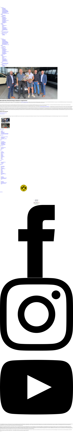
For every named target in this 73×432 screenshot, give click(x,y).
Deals (1, 14)
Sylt (1, 158)
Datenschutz (2, 177)
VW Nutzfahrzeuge (3, 168)
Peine (1, 157)
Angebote (2, 130)
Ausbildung (2, 162)
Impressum (2, 176)
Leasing (2, 45)
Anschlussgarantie (3, 144)
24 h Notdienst (2, 141)
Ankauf (2, 131)
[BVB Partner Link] (23, 191)
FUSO (1, 174)
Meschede (2, 154)
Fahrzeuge (2, 7)
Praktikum (2, 163)
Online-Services (1, 145)
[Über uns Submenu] (3, 55)
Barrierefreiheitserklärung (4, 182)
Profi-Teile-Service (3, 137)
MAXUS (2, 172)
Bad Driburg (2, 152)
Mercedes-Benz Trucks (3, 173)
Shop (1, 62)
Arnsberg (2, 151)
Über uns (2, 55)
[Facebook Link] (36, 277)
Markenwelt (1, 164)
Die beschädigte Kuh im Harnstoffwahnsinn (44, 106)
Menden (2, 155)
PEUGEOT (2, 171)
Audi (1, 167)
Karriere (2, 23)
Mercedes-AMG (2, 166)
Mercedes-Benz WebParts (4, 138)
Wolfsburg (2, 159)
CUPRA (2, 170)
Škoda (1, 169)
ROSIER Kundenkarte (3, 147)
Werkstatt (2, 16)
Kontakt (2, 64)
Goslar (2, 153)
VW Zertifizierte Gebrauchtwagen (4, 133)
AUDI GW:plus (2, 132)
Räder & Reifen (2, 143)
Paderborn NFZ (2, 156)
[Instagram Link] (36, 350)
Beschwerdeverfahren (3, 178)
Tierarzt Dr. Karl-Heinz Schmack (3, 112)
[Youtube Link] (36, 423)
